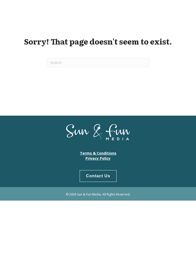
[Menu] (184, 11)
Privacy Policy (98, 158)
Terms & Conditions (98, 153)
